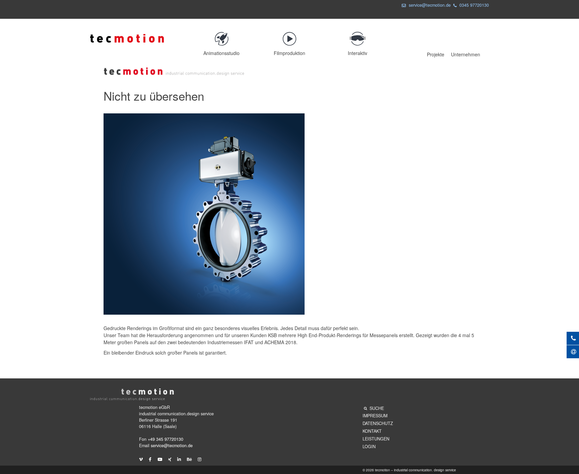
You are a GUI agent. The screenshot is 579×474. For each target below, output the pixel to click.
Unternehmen (465, 54)
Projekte (435, 54)
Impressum (375, 416)
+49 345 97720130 (165, 439)
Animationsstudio (221, 53)
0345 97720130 (474, 5)
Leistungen (376, 439)
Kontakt (372, 431)
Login (369, 446)
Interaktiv (357, 53)
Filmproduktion (289, 53)
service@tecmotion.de (430, 5)
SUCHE (377, 408)
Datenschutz (378, 423)
